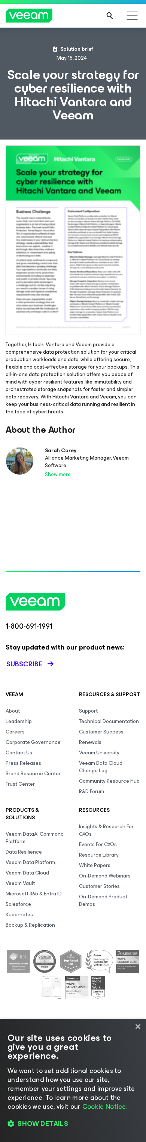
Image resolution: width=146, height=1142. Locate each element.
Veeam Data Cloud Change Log (100, 767)
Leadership (19, 721)
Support (88, 711)
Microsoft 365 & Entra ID (34, 893)
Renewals (90, 742)
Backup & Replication (30, 925)
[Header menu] (132, 15)
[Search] (109, 15)
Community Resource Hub (109, 781)
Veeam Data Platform (30, 862)
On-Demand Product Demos (103, 900)
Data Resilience (24, 852)
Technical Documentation (109, 721)
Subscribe (24, 664)
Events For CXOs (98, 844)
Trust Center (20, 784)
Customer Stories (99, 886)
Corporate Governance (33, 742)
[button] (73, 1123)
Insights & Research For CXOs (106, 830)
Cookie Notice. (104, 1106)
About (13, 711)
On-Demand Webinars (105, 876)
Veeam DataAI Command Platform (35, 838)
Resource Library (99, 855)
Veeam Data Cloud (27, 873)
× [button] (137, 1027)
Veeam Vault (20, 883)
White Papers (94, 865)
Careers (15, 732)
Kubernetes (19, 914)
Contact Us (19, 752)
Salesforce (18, 904)
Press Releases (23, 763)
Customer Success (101, 732)
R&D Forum (91, 791)
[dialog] (73, 1080)
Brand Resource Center (33, 773)
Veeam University (99, 752)
